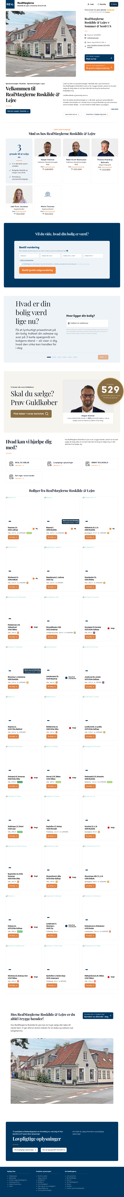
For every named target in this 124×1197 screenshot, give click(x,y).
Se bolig (12, 537)
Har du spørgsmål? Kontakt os (53, 1150)
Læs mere (18, 465)
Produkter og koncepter (43, 1171)
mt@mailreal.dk (49, 211)
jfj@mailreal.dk (21, 211)
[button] (114, 4)
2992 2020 (77, 169)
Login (92, 4)
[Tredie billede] (17, 521)
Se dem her (113, 398)
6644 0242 (49, 214)
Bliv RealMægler (71, 1178)
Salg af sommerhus (15, 1184)
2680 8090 (49, 169)
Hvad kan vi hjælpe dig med (96, 114)
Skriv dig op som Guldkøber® (47, 1186)
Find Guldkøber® (43, 1184)
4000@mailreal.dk (93, 38)
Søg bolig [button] (103, 4)
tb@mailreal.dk (106, 167)
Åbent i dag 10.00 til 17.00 (95, 42)
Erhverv (69, 1180)
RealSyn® (41, 1182)
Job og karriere (71, 1176)
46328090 (97, 35)
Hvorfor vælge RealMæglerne (18, 1180)
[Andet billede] (13, 521)
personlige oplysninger (83, 264)
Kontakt (69, 1186)
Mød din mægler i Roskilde (16, 111)
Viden (11, 1186)
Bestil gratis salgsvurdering (37, 270)
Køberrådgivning (43, 1188)
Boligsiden (107, 12)
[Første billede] (10, 521)
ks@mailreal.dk (49, 167)
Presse (69, 1184)
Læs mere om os (71, 114)
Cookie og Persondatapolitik (75, 1188)
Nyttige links (11, 1171)
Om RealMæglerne (70, 1171)
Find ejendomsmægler (45, 1190)
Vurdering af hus (14, 1182)
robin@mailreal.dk (78, 167)
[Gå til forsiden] (10, 4)
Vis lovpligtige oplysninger (24, 1150)
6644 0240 (20, 214)
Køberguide (12, 1178)
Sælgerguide (13, 1176)
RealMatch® (41, 1180)
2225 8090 (106, 169)
